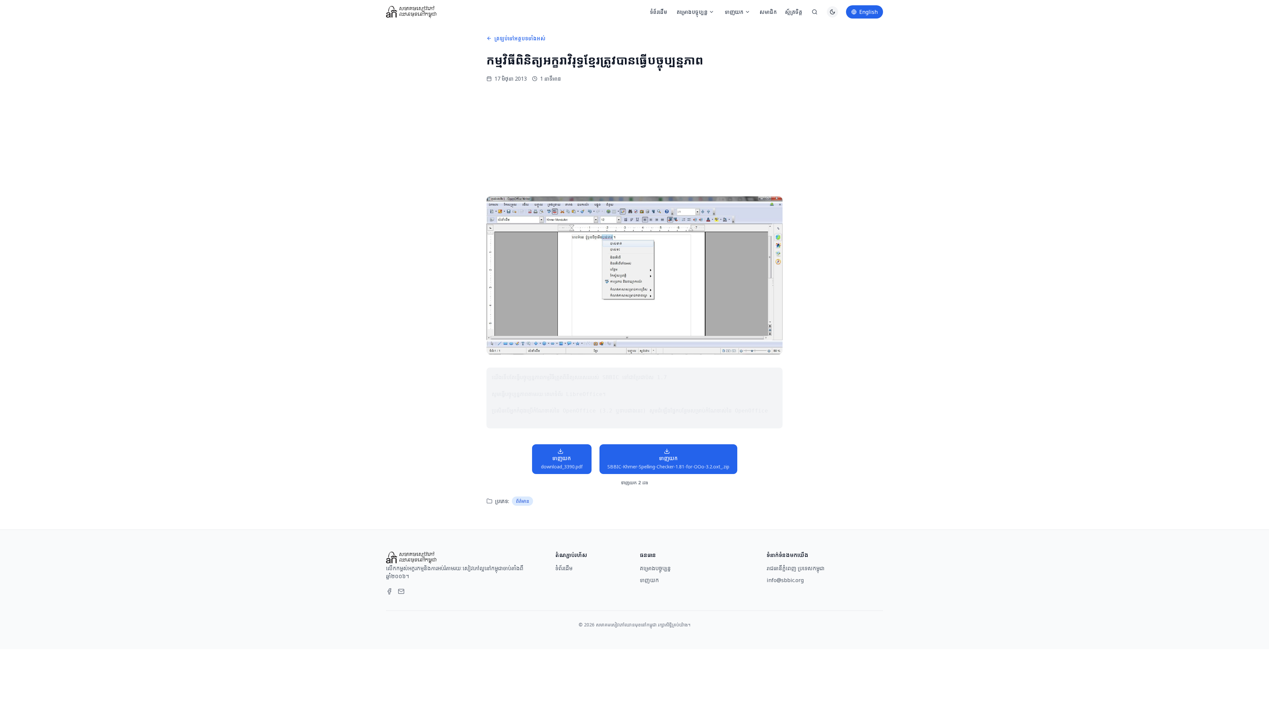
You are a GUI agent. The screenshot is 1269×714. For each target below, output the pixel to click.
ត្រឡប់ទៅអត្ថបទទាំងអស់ (520, 38)
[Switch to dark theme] (832, 12)
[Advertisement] (634, 139)
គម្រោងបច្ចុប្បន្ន (692, 12)
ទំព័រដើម (658, 12)
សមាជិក (768, 12)
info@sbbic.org (785, 580)
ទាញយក (734, 12)
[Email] (401, 591)
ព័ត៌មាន (522, 501)
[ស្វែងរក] (814, 12)
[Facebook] (389, 591)
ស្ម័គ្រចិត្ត (793, 12)
